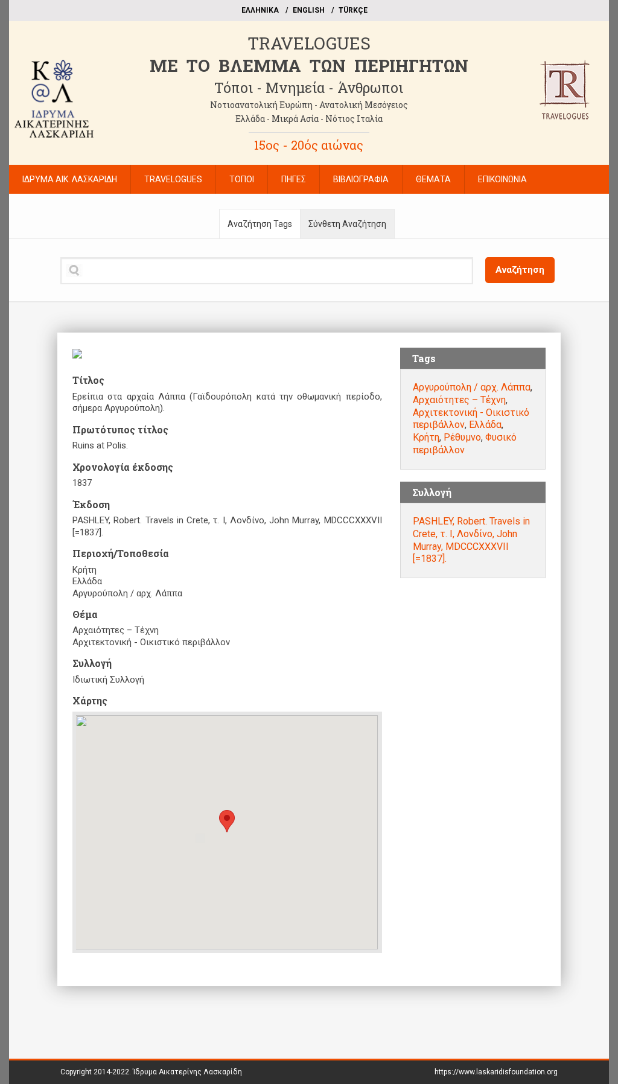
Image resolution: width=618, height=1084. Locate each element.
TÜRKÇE (353, 10)
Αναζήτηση (519, 269)
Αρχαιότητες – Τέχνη (459, 400)
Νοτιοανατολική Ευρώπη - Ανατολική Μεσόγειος (309, 104)
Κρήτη (426, 437)
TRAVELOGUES (309, 43)
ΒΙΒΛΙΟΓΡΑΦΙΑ (361, 179)
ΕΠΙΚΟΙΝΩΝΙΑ (502, 179)
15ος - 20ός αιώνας (308, 145)
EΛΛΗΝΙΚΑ (260, 10)
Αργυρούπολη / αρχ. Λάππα (471, 387)
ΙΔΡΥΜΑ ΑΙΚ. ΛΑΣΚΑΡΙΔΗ (69, 179)
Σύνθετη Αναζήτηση (347, 224)
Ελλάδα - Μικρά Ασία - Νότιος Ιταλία (309, 118)
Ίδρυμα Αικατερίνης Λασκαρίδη (187, 1072)
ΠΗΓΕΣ (293, 179)
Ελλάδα (485, 424)
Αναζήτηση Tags (260, 224)
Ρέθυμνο (462, 437)
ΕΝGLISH (309, 10)
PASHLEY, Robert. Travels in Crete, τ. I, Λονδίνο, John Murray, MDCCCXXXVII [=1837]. (471, 539)
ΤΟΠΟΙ (241, 179)
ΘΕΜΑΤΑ (433, 179)
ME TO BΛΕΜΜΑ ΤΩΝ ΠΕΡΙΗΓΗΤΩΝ (309, 65)
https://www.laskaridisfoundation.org (496, 1072)
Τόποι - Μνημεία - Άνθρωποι (308, 87)
